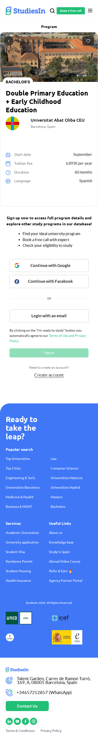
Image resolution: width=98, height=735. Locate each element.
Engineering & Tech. (20, 478)
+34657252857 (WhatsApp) (44, 692)
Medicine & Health (20, 497)
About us (55, 533)
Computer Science (64, 468)
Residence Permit (19, 561)
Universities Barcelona (22, 487)
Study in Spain (59, 552)
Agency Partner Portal (65, 580)
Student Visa (15, 552)
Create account (49, 375)
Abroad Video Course (64, 561)
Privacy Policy (51, 731)
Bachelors (58, 507)
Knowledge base (61, 542)
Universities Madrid (65, 487)
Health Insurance (18, 580)
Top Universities (18, 459)
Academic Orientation (22, 533)
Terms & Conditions (20, 731)
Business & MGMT (19, 507)
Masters (57, 497)
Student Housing (18, 571)
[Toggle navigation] (90, 10)
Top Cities (13, 468)
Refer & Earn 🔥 (60, 571)
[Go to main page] (49, 669)
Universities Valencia (66, 478)
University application (22, 542)
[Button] (88, 41)
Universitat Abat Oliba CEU (58, 120)
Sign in (49, 353)
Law (54, 459)
